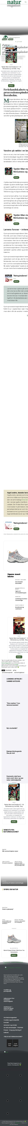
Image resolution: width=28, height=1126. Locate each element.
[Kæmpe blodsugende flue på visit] (15, 741)
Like (10, 1040)
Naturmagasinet (6, 663)
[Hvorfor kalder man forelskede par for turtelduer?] (7, 915)
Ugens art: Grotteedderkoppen (20, 591)
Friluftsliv (4, 907)
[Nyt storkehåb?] (15, 718)
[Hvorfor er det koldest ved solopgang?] (20, 915)
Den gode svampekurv (7, 863)
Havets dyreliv (19, 605)
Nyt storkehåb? (12, 728)
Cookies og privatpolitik (7, 990)
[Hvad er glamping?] (14, 899)
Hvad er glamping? (7, 909)
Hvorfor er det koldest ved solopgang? (20, 921)
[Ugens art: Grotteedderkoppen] (11, 591)
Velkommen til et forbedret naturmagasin (9, 999)
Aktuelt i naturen (20, 579)
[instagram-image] (8, 1075)
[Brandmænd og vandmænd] (11, 608)
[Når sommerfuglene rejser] (14, 841)
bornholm (8, 670)
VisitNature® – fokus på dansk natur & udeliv (8, 1008)
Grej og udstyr (5, 861)
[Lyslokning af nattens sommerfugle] (11, 599)
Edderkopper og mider (20, 589)
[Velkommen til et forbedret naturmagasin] (20, 1000)
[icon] (5, 1064)
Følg (15, 1040)
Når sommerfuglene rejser (10, 851)
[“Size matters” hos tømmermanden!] (15, 693)
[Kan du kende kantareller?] (11, 582)
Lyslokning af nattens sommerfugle (21, 599)
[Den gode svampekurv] (7, 857)
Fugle (3, 919)
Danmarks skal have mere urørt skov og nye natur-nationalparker (15, 778)
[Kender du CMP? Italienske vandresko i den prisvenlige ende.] (20, 857)
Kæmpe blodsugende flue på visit (14, 752)
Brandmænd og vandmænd (19, 608)
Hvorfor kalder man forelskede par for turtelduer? (6, 922)
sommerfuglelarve (19, 672)
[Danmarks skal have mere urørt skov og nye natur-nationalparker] (15, 766)
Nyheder (10, 39)
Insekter (4, 39)
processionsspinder (7, 672)
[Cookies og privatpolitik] (20, 992)
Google (16, 664)
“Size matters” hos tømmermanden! (13, 704)
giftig (14, 670)
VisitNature (18, 1123)
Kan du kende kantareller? (19, 582)
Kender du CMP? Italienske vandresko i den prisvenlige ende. (20, 864)
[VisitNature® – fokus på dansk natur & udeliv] (20, 1009)
